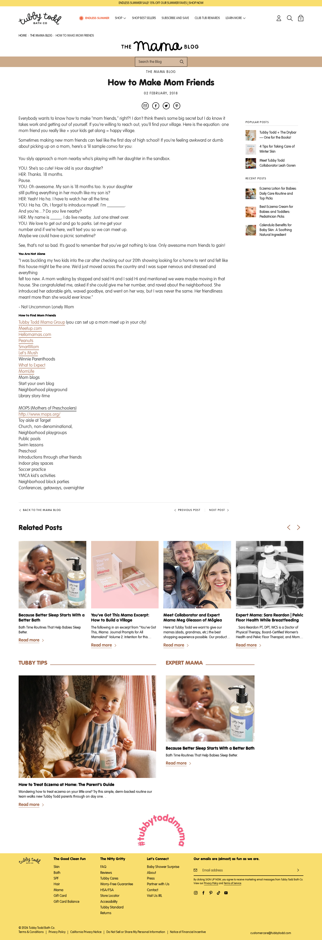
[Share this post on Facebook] (155, 105)
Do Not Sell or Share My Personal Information (135, 932)
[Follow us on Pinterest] (211, 893)
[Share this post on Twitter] (166, 105)
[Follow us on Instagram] (196, 893)
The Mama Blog (161, 72)
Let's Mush (28, 353)
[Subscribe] (298, 870)
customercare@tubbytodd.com (270, 933)
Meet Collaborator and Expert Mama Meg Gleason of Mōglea (192, 617)
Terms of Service (232, 883)
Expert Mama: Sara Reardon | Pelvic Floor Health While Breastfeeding (269, 617)
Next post (217, 510)
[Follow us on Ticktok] (218, 893)
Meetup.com (30, 328)
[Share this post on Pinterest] (176, 105)
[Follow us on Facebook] (203, 893)
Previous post (189, 510)
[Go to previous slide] (289, 527)
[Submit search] (182, 61)
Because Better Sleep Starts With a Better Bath (52, 617)
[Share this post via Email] (145, 105)
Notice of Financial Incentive (188, 932)
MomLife (26, 371)
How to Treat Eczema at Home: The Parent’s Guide (66, 785)
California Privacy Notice (85, 932)
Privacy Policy (211, 883)
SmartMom (29, 347)
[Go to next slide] (298, 527)
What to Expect (32, 365)
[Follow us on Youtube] (226, 893)
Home (23, 35)
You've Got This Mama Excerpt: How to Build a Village (120, 617)
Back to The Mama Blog (42, 510)
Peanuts (26, 341)
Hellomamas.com (35, 334)
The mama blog (41, 35)
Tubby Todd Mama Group (42, 322)
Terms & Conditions (31, 932)
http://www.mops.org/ (39, 414)
